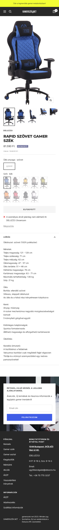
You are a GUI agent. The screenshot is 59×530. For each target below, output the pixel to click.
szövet (9, 166)
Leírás (6, 237)
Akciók (6, 470)
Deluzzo (8, 130)
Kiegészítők (8, 459)
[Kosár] (54, 11)
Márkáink (7, 464)
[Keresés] (10, 11)
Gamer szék (9, 449)
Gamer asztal (9, 454)
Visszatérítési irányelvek (9, 482)
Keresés (7, 444)
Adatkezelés (9, 502)
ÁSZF (5, 475)
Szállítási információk (13, 507)
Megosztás (8, 226)
